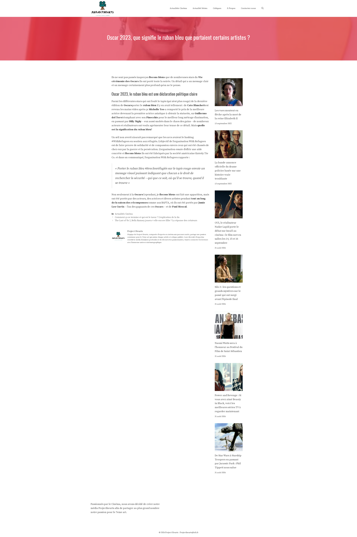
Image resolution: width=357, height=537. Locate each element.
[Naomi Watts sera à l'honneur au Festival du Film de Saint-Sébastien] (229, 336)
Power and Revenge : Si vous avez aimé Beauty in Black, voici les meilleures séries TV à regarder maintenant (228, 403)
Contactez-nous (248, 8)
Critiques (217, 8)
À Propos (231, 8)
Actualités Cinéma (178, 8)
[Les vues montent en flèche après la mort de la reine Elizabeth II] (229, 104)
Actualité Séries (200, 8)
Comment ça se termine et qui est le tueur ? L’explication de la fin (147, 217)
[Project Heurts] (102, 8)
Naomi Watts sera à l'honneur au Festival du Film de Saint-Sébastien (229, 347)
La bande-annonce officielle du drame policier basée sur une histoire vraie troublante (228, 170)
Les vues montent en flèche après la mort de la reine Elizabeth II (228, 114)
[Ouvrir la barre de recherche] (262, 8)
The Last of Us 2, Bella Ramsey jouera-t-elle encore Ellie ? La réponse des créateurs (156, 220)
